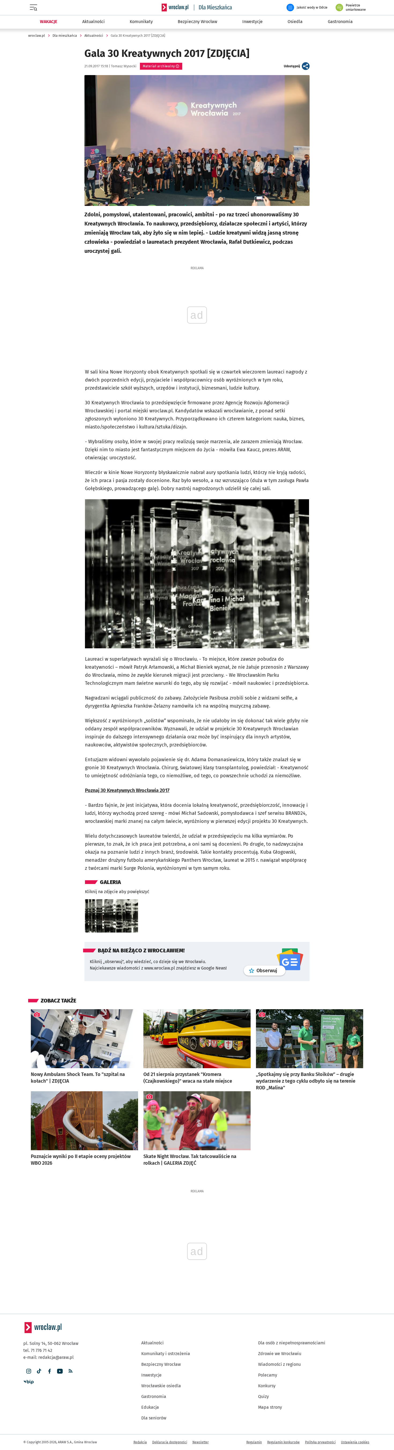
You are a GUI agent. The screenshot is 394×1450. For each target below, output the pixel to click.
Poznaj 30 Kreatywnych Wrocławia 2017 (127, 790)
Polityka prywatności (320, 1442)
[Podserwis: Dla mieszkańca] (213, 7)
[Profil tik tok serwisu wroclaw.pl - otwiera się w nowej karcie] (39, 1371)
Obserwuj (271, 970)
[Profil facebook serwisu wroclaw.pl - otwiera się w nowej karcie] (49, 1371)
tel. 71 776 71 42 (37, 1350)
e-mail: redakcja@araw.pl (48, 1357)
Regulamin (254, 1442)
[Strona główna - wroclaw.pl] (175, 7)
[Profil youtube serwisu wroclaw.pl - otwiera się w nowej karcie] (60, 1371)
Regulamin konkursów (283, 1442)
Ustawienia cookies (355, 1442)
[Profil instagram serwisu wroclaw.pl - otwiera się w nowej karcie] (28, 1371)
